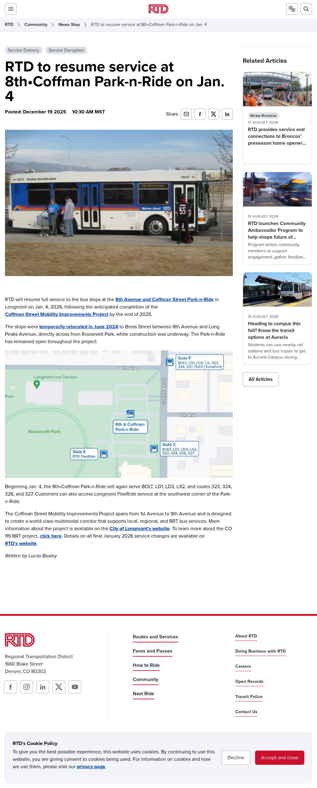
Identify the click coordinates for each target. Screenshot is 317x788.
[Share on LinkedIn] (227, 114)
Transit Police (249, 697)
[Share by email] (186, 114)
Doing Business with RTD (260, 651)
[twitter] (58, 686)
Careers (243, 666)
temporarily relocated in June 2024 (78, 326)
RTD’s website (21, 543)
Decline (236, 757)
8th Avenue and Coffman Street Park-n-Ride (164, 299)
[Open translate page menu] (292, 9)
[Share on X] (213, 114)
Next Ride (143, 693)
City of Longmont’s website (140, 528)
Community (35, 25)
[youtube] (74, 686)
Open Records (249, 682)
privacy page (91, 766)
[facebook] (10, 686)
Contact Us (246, 712)
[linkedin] (42, 686)
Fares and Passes (152, 650)
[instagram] (26, 686)
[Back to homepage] (158, 8)
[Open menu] (11, 9)
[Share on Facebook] (200, 114)
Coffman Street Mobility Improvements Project (56, 314)
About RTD (246, 636)
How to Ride (146, 665)
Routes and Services (155, 636)
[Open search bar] (306, 9)
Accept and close (279, 757)
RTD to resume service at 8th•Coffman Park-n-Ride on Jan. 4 (149, 25)
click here (51, 535)
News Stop (69, 25)
